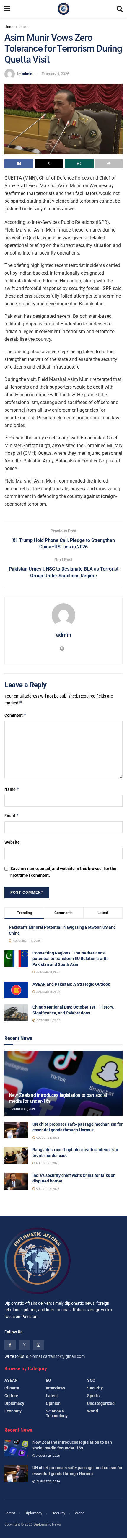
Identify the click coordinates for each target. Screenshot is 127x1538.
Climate (11, 1388)
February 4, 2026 (55, 73)
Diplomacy (14, 1403)
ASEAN (11, 1380)
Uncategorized (101, 1403)
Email (11, 815)
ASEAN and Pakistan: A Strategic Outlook (71, 984)
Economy (13, 1411)
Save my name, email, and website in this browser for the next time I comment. (63, 871)
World (92, 1411)
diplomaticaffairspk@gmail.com (55, 1356)
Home (9, 27)
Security (95, 1388)
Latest (24, 27)
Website (12, 842)
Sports (93, 1395)
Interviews (55, 1388)
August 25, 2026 (24, 1109)
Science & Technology (57, 1413)
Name (11, 789)
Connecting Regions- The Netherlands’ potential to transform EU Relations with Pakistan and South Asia (70, 959)
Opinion (53, 1403)
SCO (91, 1380)
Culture (11, 1395)
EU (48, 1380)
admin (27, 73)
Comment (15, 715)
